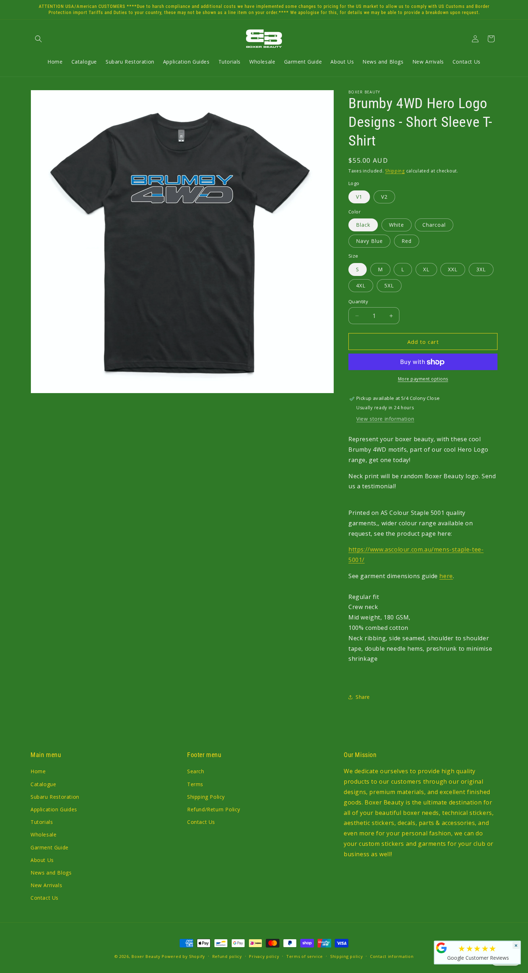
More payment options (423, 379)
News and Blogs (51, 872)
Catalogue (43, 784)
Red (407, 241)
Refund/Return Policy (213, 809)
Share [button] (363, 697)
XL (426, 269)
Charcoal (434, 225)
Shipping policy (346, 956)
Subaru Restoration (55, 796)
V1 (359, 196)
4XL (361, 285)
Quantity (358, 301)
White (396, 225)
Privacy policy (264, 956)
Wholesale (43, 834)
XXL (453, 269)
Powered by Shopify (183, 956)
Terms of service (304, 956)
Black (363, 225)
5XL (389, 285)
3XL (481, 269)
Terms (195, 784)
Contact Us (45, 897)
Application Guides (54, 809)
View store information (385, 418)
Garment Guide (50, 847)
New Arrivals (46, 885)
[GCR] (441, 947)
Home (38, 771)
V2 (384, 196)
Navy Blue (369, 241)
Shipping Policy (206, 796)
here (446, 576)
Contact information (391, 956)
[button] (38, 39)
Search (195, 771)
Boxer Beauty (145, 956)
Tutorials (42, 821)
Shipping (395, 171)
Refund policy (227, 956)
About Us (42, 860)
